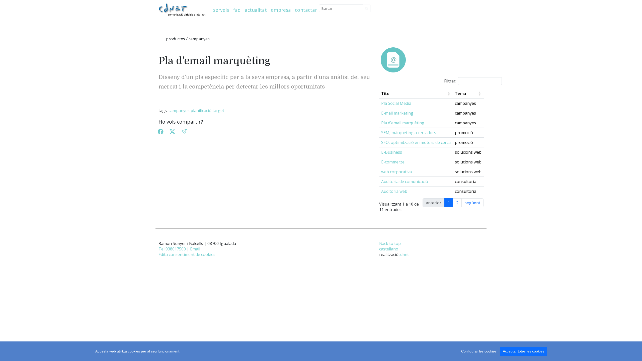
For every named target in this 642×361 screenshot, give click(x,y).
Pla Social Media (396, 103)
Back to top (390, 243)
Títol (385, 93)
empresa (281, 10)
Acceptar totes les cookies (523, 351)
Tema (460, 93)
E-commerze (393, 162)
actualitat (256, 10)
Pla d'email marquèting (402, 123)
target (218, 110)
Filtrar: (450, 81)
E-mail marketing (397, 113)
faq (237, 10)
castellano (388, 249)
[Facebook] (160, 131)
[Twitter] (172, 131)
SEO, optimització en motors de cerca (416, 142)
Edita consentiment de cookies (186, 254)
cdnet (403, 254)
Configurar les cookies (479, 351)
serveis (221, 10)
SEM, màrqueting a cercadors (408, 132)
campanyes (179, 110)
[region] (321, 351)
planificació (201, 110)
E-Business (391, 152)
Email (195, 249)
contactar (306, 10)
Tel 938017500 (172, 249)
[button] (184, 131)
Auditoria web (394, 191)
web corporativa (396, 171)
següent (472, 203)
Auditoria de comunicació (404, 181)
